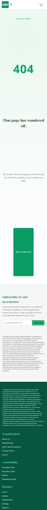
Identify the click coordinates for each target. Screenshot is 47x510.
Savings (5, 503)
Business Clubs (8, 471)
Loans (4, 492)
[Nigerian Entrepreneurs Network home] (5, 4)
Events (5, 475)
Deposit (5, 507)
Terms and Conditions (11, 447)
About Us (6, 439)
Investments (7, 499)
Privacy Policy (8, 450)
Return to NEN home (23, 252)
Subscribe (38, 322)
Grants (5, 496)
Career (5, 454)
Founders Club (8, 467)
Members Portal (9, 479)
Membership (7, 443)
